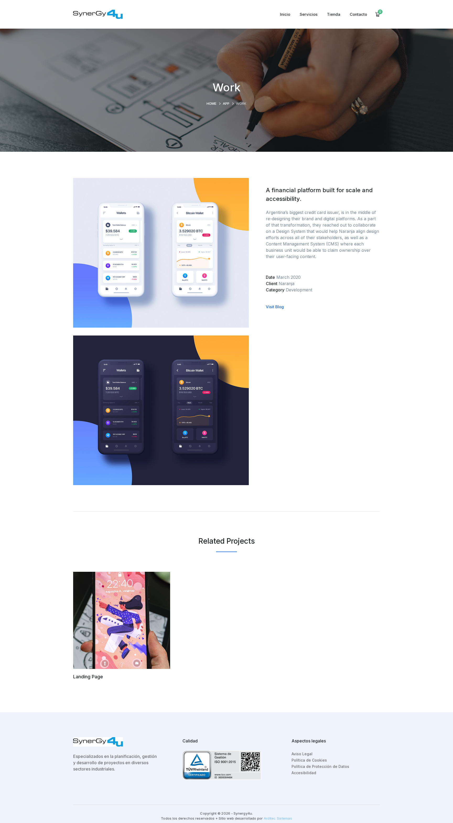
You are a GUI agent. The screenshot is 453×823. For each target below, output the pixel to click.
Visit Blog (275, 306)
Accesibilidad (304, 772)
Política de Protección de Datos (320, 766)
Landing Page (88, 676)
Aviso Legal (302, 754)
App (226, 103)
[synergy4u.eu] (98, 14)
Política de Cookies (309, 760)
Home (211, 103)
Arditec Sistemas (278, 818)
